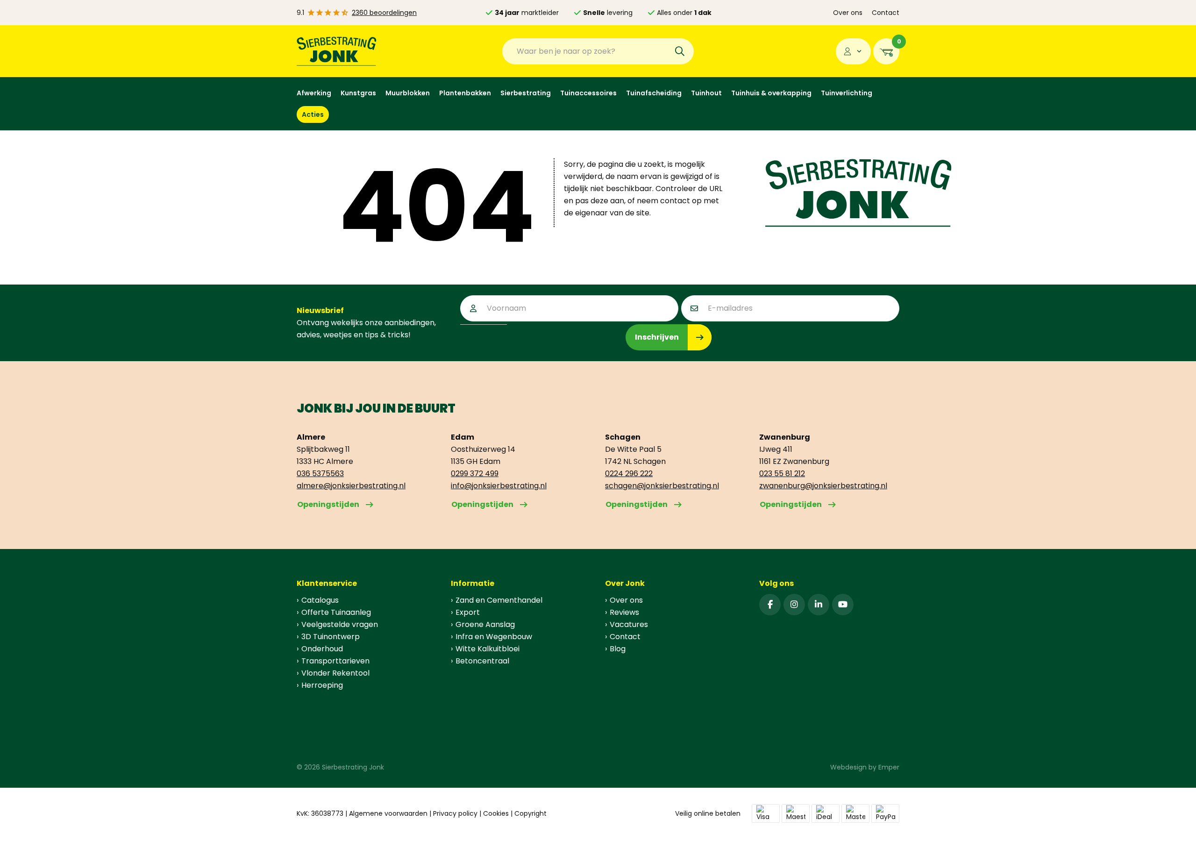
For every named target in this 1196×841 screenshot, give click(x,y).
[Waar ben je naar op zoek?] (679, 51)
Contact (885, 12)
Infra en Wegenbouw (494, 636)
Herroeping (322, 685)
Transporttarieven (335, 661)
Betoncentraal (482, 661)
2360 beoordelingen (384, 12)
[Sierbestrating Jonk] (337, 51)
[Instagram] (794, 604)
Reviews (624, 612)
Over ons (847, 12)
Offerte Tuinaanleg (336, 612)
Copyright (530, 813)
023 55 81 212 (782, 473)
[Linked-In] (818, 604)
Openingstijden (328, 504)
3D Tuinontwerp (330, 636)
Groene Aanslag (485, 624)
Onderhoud (322, 648)
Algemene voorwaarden (388, 813)
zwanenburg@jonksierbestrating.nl (823, 485)
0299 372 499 (474, 473)
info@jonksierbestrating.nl (499, 485)
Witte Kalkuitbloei (488, 648)
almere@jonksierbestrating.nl (351, 485)
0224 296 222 (629, 473)
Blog (618, 648)
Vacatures (629, 624)
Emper (888, 767)
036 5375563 (320, 473)
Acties (313, 114)
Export (468, 612)
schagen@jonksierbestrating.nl (662, 485)
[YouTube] (843, 604)
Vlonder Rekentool (335, 673)
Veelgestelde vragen (339, 624)
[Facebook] (770, 604)
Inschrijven (657, 337)
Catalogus (320, 600)
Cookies (496, 813)
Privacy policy (455, 813)
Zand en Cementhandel (499, 600)
